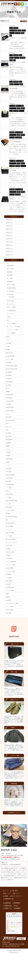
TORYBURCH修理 (10, 475)
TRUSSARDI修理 (10, 484)
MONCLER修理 (9, 609)
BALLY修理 (8, 481)
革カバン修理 (12, 105)
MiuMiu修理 (8, 417)
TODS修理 (8, 574)
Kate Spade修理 (9, 568)
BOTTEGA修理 (10, 300)
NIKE (7, 519)
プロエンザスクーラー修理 (12, 603)
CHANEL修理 (10, 294)
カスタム (8, 449)
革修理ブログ (8, 908)
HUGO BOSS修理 (10, 532)
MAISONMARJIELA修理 (11, 365)
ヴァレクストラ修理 (10, 564)
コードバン (12, 32)
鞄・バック (8, 893)
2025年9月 (8, 245)
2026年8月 (8, 219)
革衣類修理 (9, 281)
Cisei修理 (8, 548)
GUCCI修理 (16, 110)
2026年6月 (8, 225)
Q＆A (16, 905)
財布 (10, 35)
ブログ (11, 27)
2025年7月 (8, 251)
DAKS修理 (8, 555)
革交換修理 (8, 442)
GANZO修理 (17, 32)
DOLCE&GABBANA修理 (11, 516)
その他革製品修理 (11, 310)
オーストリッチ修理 (10, 571)
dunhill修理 (8, 600)
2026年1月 (8, 238)
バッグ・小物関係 (11, 323)
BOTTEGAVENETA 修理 (11, 369)
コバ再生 (8, 346)
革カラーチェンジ (11, 304)
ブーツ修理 (8, 497)
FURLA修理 (8, 613)
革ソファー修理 (10, 284)
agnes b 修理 (9, 545)
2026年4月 (8, 229)
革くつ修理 (9, 278)
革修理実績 (17, 903)
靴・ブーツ (17, 893)
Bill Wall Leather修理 (10, 539)
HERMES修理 (10, 265)
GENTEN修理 (9, 439)
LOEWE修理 (8, 372)
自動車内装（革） (9, 898)
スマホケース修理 (10, 590)
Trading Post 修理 (10, 552)
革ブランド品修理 (13, 30)
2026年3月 (8, 232)
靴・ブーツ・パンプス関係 (13, 326)
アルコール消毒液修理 (11, 561)
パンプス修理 (9, 536)
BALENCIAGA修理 (10, 356)
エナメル (8, 414)
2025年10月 (8, 242)
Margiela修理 (9, 507)
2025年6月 (8, 254)
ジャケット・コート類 (12, 329)
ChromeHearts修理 (10, 420)
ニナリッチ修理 (9, 606)
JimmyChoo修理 (9, 410)
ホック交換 (8, 503)
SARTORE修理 (9, 494)
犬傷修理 (8, 391)
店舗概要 (17, 908)
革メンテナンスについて (11, 542)
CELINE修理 (8, 375)
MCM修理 (8, 513)
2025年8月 (8, 248)
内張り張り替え (9, 352)
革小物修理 (9, 275)
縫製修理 (8, 446)
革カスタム (8, 491)
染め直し (23, 30)
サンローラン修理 (10, 510)
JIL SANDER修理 (10, 587)
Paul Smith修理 (18, 137)
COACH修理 (8, 378)
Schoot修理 (8, 584)
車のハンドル (9, 426)
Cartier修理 (11, 297)
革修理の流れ (8, 905)
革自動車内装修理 (11, 288)
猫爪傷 (7, 388)
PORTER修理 (9, 581)
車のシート (8, 423)
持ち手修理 (18, 165)
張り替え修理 (9, 397)
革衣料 (6, 896)
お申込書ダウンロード (14, 812)
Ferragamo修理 (9, 394)
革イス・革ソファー (17, 896)
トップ (6, 890)
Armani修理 (8, 471)
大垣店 (19, 30)
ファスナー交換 (9, 359)
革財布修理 (16, 27)
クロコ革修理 (9, 577)
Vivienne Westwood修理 (11, 500)
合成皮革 (8, 597)
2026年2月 (8, 235)
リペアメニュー (13, 108)
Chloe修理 (8, 385)
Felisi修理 (8, 455)
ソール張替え (9, 487)
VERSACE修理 (9, 458)
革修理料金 (8, 903)
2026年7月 (8, 222)
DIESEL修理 (8, 436)
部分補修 (8, 349)
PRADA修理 (8, 362)
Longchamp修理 (9, 401)
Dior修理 (8, 462)
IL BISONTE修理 (9, 407)
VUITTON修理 (10, 291)
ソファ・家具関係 (11, 333)
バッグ (11, 110)
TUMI (7, 430)
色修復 (22, 32)
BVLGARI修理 (9, 381)
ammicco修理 (9, 558)
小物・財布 (15, 890)
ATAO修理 (8, 452)
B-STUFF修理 (9, 478)
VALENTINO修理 (10, 523)
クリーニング (9, 529)
